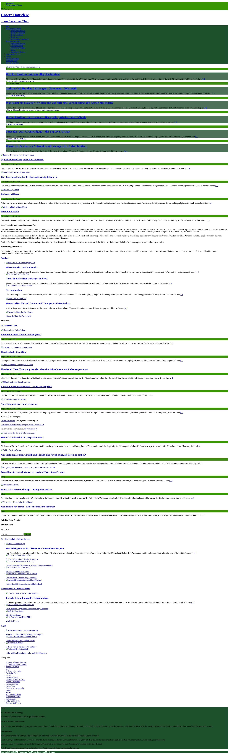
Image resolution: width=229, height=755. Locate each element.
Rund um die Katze (13, 41)
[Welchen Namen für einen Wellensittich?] (14, 643)
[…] (125, 151)
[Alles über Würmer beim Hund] (17, 568)
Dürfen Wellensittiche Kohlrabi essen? (20, 641)
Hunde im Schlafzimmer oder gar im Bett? (26, 278)
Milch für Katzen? (10, 211)
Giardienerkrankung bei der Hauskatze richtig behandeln (29, 177)
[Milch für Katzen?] (14, 207)
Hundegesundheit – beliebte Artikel (15, 539)
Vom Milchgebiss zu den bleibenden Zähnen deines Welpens (35, 548)
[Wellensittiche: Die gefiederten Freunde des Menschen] (17, 649)
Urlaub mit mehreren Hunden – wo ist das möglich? (26, 386)
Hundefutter (15, 37)
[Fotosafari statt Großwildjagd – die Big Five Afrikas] (14, 124)
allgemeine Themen (17, 31)
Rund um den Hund (13, 29)
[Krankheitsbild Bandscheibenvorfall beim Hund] (23, 580)
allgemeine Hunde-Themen (16, 662)
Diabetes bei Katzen (10, 194)
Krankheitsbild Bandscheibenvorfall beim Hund (24, 584)
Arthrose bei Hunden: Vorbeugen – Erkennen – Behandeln (41, 88)
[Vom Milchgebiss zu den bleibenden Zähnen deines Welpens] (15, 544)
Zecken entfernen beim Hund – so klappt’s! (22, 559)
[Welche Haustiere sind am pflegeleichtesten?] (23, 67)
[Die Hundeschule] (19, 285)
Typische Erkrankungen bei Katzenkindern (22, 159)
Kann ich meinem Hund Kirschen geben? (21, 334)
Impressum (10, 3)
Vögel (3, 626)
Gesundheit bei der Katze (15, 680)
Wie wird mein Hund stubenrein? (22, 267)
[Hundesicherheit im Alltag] (16, 347)
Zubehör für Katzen (17, 52)
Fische (8, 675)
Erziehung (5, 258)
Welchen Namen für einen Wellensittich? (21, 647)
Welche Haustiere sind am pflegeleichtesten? (33, 74)
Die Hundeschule (14, 290)
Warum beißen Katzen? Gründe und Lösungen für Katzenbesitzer (46, 146)
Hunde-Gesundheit (17, 33)
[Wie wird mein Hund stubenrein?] (20, 263)
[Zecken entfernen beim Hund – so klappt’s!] (18, 555)
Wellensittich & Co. (13, 54)
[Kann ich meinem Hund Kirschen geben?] (13, 330)
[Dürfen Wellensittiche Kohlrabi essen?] (21, 637)
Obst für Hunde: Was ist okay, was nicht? (21, 578)
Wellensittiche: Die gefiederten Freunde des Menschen (26, 653)
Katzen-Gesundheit (17, 48)
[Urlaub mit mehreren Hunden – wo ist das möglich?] (15, 382)
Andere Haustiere (12, 59)
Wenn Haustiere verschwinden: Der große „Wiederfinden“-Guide (46, 117)
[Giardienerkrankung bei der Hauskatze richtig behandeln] (15, 172)
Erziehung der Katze (13, 671)
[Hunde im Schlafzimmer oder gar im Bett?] (17, 274)
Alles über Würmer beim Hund (17, 572)
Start (7, 26)
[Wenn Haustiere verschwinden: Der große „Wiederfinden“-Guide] (33, 110)
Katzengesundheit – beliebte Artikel (15, 589)
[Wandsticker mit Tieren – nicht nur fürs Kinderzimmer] (17, 502)
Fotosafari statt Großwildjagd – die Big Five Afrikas (38, 131)
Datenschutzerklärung (14, 5)
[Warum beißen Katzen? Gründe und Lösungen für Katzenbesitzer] (16, 139)
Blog (7, 669)
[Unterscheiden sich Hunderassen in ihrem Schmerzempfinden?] (20, 561)
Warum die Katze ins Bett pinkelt (18, 316)
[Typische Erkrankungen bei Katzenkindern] (17, 155)
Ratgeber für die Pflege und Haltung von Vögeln (24, 634)
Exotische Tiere (11, 61)
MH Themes (50, 752)
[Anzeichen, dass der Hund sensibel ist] (13, 399)
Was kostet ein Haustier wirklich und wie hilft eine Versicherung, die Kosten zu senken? (59, 102)
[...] (203, 79)
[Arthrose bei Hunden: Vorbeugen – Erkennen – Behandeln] (20, 81)
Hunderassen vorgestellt (19, 39)
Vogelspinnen (11, 699)
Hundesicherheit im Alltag (13, 352)
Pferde (8, 56)
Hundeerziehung (16, 35)
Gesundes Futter (16, 46)
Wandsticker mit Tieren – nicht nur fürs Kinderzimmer (28, 506)
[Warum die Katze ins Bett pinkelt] (19, 312)
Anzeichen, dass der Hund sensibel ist (19, 404)
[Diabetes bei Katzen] (10, 190)
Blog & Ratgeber (12, 63)
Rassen (13, 50)
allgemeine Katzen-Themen (16, 665)
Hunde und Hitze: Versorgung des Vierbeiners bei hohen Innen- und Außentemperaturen (44, 369)
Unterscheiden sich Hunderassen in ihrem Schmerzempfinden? (29, 565)
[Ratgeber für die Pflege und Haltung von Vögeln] (22, 630)
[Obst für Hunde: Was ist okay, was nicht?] (21, 574)
